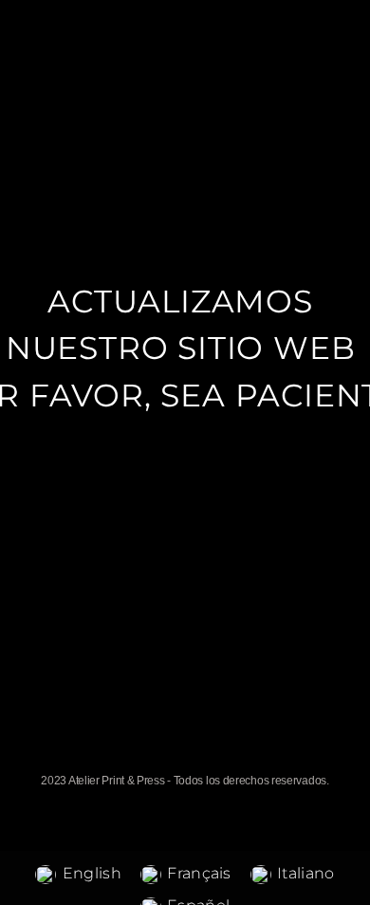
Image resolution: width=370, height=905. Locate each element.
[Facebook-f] (165, 761)
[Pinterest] (244, 761)
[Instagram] (204, 761)
